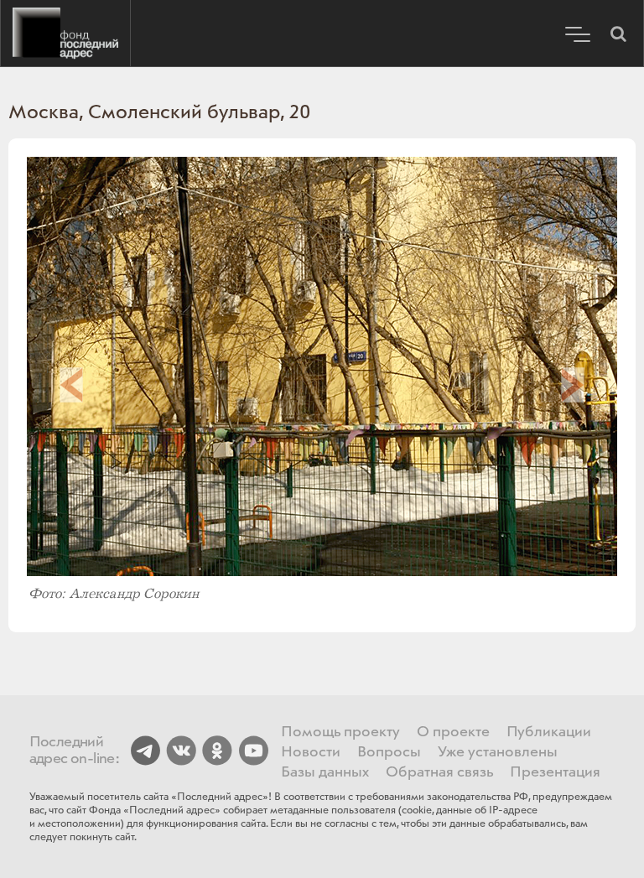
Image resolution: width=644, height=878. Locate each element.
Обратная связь (439, 772)
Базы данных (325, 772)
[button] (618, 33)
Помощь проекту (340, 732)
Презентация (555, 772)
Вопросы (389, 752)
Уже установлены (498, 752)
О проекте (453, 732)
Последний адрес (65, 33)
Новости (310, 752)
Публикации (548, 732)
